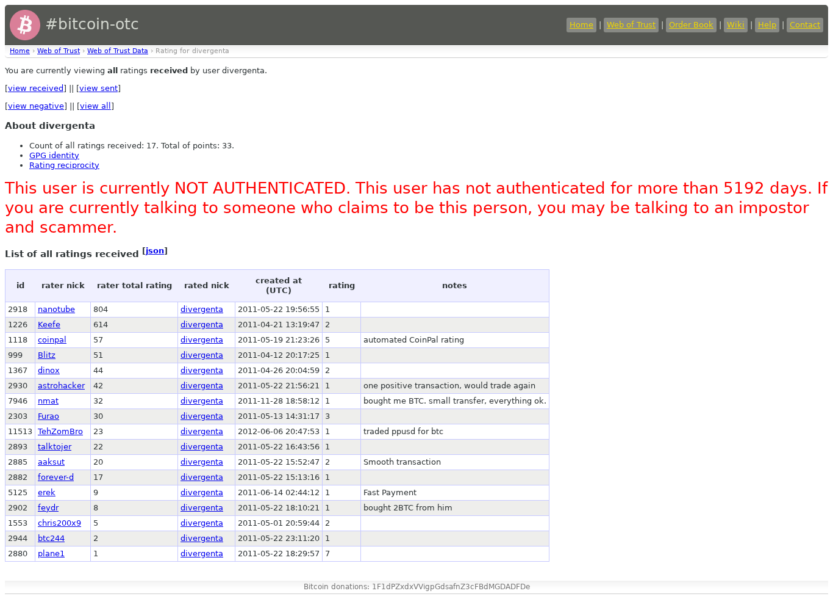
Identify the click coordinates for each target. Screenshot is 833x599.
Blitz (46, 355)
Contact (805, 24)
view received (35, 88)
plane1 (51, 553)
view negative (36, 106)
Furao (48, 416)
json (155, 250)
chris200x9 (59, 523)
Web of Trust (631, 24)
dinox (49, 370)
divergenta (202, 309)
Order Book (691, 24)
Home (581, 24)
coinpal (52, 339)
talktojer (54, 446)
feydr (48, 507)
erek (46, 492)
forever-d (56, 477)
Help (767, 24)
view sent (98, 88)
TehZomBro (60, 431)
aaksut (51, 461)
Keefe (49, 324)
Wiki (736, 24)
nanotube (56, 309)
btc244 (51, 538)
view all (95, 106)
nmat (48, 400)
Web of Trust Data (117, 51)
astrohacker (61, 385)
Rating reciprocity (64, 165)
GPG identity (54, 155)
